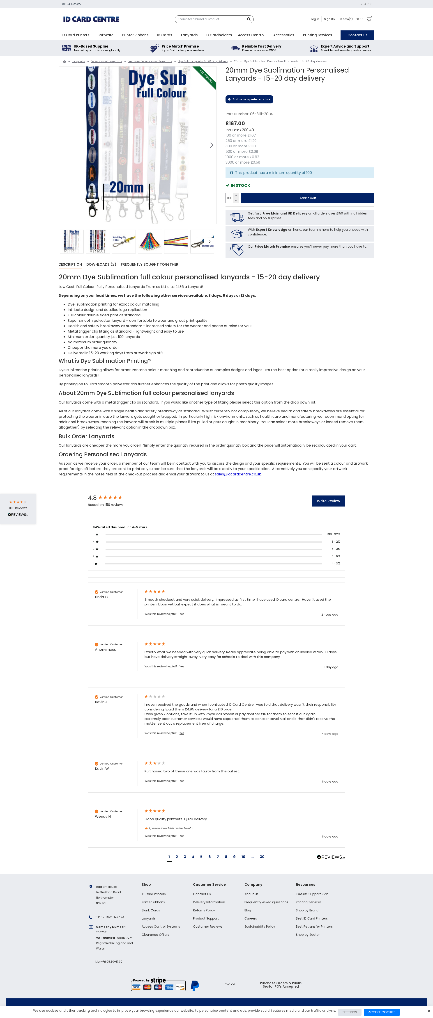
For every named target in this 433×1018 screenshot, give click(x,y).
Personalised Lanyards (106, 61)
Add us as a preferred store (251, 99)
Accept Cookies (381, 1012)
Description (70, 264)
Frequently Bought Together (149, 264)
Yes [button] (182, 614)
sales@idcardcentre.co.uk (238, 474)
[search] (250, 19)
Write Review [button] (328, 501)
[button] (63, 145)
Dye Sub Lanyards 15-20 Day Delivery (203, 61)
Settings (350, 1012)
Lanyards (78, 61)
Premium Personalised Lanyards (150, 61)
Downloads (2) (101, 264)
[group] (111, 498)
